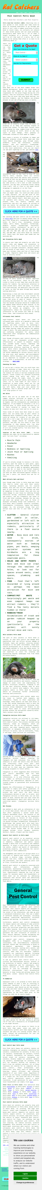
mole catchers (19, 637)
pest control (24, 959)
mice (14, 1093)
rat (4, 47)
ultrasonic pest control (12, 1128)
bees (30, 1097)
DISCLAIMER (37, 12)
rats (24, 174)
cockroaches (11, 1086)
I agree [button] (25, 1174)
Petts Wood (9, 218)
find (8, 1048)
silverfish (33, 1093)
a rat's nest (20, 183)
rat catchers (8, 200)
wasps (34, 1092)
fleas (10, 1090)
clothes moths (32, 1095)
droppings (6, 188)
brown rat (6, 124)
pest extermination (10, 1107)
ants (13, 1095)
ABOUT (25, 12)
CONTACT (31, 12)
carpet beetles (30, 1090)
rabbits (28, 1088)
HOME (17, 12)
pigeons (14, 1097)
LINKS (21, 12)
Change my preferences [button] (25, 1182)
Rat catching (7, 216)
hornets (29, 1086)
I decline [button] (25, 1178)
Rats (7, 32)
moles (10, 1088)
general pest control (21, 855)
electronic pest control (21, 1126)
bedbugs (15, 1092)
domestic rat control (26, 1112)
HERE (36, 149)
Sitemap (4, 1169)
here (31, 1082)
